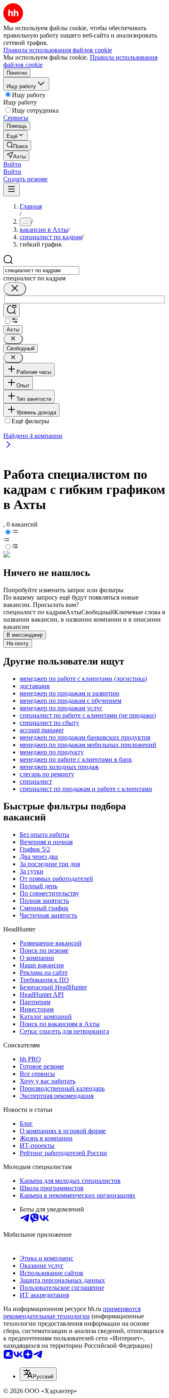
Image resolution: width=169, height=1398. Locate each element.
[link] (17, 145)
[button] (12, 164)
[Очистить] (14, 289)
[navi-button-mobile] (11, 189)
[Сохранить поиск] (11, 310)
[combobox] (41, 270)
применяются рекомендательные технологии (72, 1312)
